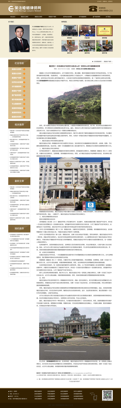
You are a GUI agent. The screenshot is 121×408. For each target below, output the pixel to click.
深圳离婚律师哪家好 (78, 396)
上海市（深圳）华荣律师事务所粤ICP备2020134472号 (60, 405)
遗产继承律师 (96, 16)
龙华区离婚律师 (51, 396)
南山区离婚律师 (64, 393)
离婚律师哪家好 (17, 108)
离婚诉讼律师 (24, 16)
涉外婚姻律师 (82, 16)
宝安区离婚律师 (51, 391)
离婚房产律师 (16, 91)
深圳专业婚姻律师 (78, 391)
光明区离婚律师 (51, 398)
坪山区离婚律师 (38, 396)
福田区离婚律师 (38, 391)
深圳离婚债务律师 (64, 398)
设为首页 (99, 1)
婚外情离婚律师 (17, 99)
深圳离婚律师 (98, 61)
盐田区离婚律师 (64, 391)
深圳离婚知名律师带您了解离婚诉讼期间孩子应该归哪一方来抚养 (60, 379)
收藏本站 (105, 1)
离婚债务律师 (16, 117)
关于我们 (108, 16)
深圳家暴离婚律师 (64, 396)
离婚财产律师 (52, 16)
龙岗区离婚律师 (38, 393)
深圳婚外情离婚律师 (78, 398)
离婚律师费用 (16, 112)
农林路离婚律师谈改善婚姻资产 (17, 261)
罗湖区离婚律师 (51, 393)
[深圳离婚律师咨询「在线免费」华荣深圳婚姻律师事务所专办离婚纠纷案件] (24, 11)
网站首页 (12, 16)
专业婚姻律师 (16, 104)
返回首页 (110, 1)
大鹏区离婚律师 (38, 398)
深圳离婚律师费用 (78, 393)
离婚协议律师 (38, 16)
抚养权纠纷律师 (67, 16)
